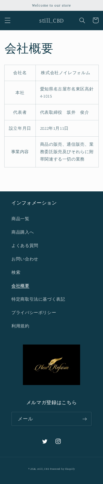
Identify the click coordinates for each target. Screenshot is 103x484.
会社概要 (20, 285)
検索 (15, 272)
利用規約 (20, 325)
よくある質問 (24, 245)
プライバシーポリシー (33, 312)
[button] (7, 20)
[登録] (84, 419)
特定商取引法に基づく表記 (38, 299)
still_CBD (43, 468)
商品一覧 (20, 218)
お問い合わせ (24, 258)
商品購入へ (22, 232)
